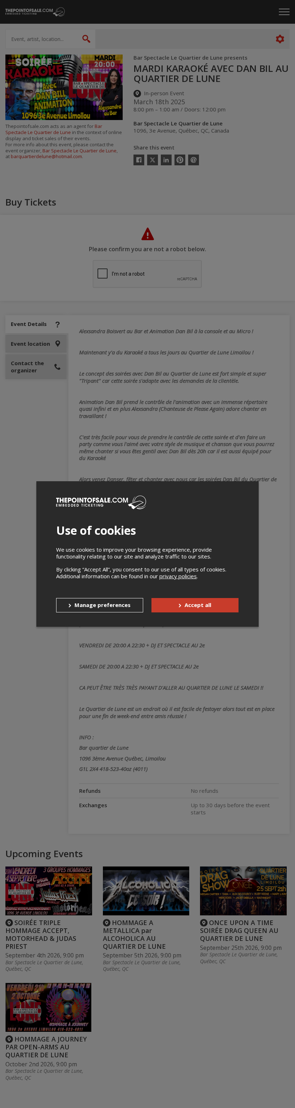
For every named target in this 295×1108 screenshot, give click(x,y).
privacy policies (178, 576)
